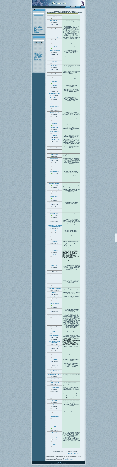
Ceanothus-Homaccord (54, 165)
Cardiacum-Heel (54, 154)
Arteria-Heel (54, 85)
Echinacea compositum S (54, 313)
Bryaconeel (54, 123)
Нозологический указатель (37, 24)
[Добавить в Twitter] (52, 453)
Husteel (54, 444)
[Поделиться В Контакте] (59, 453)
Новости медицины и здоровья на (38, 18)
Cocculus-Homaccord (54, 213)
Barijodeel (54, 101)
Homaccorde (54, 432)
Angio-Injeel (54, 61)
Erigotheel (54, 331)
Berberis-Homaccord (54, 112)
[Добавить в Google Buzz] (58, 453)
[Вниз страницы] (116, 241)
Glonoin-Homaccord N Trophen (54, 374)
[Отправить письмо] (116, 237)
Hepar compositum (54, 416)
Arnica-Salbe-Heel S (54, 76)
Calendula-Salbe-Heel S (54, 139)
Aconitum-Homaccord (54, 20)
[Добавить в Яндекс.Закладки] (62, 453)
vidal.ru (72, 459)
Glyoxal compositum (54, 382)
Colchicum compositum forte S (54, 226)
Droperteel (54, 292)
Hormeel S (54, 437)
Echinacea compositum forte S (54, 315)
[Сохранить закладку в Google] (56, 453)
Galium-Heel (54, 353)
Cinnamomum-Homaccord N (54, 202)
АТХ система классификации (37, 26)
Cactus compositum (54, 131)
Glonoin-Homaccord (54, 378)
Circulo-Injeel (54, 209)
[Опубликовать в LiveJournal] (55, 453)
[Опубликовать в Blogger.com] (65, 453)
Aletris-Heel (54, 46)
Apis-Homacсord (54, 65)
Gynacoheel (54, 400)
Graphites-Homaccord (54, 387)
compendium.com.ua (67, 459)
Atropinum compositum (54, 89)
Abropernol (54, 16)
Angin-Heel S (54, 56)
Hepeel (54, 426)
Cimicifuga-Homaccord (54, 196)
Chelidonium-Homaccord (54, 183)
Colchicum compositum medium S (54, 225)
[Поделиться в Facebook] (54, 453)
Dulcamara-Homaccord (54, 303)
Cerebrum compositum (54, 171)
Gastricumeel (54, 359)
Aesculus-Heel (55, 37)
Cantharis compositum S (54, 145)
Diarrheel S (54, 284)
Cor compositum (54, 241)
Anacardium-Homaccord (55, 50)
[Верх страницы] (116, 234)
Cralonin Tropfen (54, 250)
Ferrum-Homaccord (55, 346)
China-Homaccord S (54, 189)
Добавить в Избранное (73, 453)
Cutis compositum (54, 274)
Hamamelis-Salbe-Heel (54, 411)
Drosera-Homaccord (54, 296)
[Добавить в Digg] (66, 453)
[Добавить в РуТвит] (61, 453)
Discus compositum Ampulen (55, 288)
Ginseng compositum (54, 370)
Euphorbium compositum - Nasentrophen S (54, 342)
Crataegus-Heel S (54, 265)
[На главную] (116, 236)
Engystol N (54, 324)
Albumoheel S (54, 42)
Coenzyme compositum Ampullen (55, 219)
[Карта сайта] (116, 239)
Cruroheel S (54, 269)
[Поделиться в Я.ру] (63, 453)
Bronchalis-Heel (54, 119)
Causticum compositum (55, 158)
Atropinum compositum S (54, 93)
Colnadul (54, 230)
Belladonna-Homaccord (54, 106)
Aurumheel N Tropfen (54, 97)
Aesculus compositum (54, 26)
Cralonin (54, 254)
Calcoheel (55, 135)
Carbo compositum (55, 150)
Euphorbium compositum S (54, 335)
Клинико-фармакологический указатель (38, 20)
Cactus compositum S (54, 127)
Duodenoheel (54, 309)
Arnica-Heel (54, 71)
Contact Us (58, 462)
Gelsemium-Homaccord (54, 363)
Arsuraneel (54, 81)
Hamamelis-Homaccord (54, 404)
